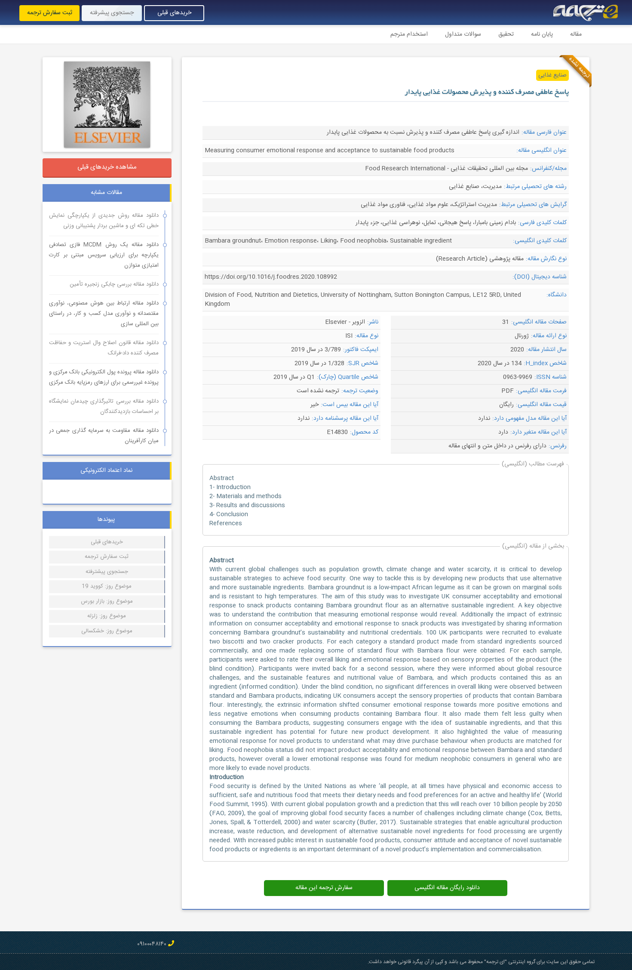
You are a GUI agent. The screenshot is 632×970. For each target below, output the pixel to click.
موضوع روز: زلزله (106, 616)
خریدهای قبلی (174, 13)
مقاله (576, 34)
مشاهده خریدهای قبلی (107, 167)
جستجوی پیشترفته (107, 571)
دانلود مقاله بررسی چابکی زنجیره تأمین (114, 284)
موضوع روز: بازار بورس (107, 601)
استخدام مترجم (409, 34)
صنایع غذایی (552, 75)
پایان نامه (542, 34)
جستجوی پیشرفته (112, 13)
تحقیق (506, 34)
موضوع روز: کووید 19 (107, 586)
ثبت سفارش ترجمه (49, 13)
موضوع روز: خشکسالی (106, 631)
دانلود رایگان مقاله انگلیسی (447, 888)
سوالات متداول (463, 34)
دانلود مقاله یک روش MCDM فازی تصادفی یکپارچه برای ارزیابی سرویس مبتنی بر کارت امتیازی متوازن (104, 255)
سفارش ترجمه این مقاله (324, 888)
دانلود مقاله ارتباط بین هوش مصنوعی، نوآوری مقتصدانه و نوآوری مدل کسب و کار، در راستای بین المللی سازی (104, 314)
